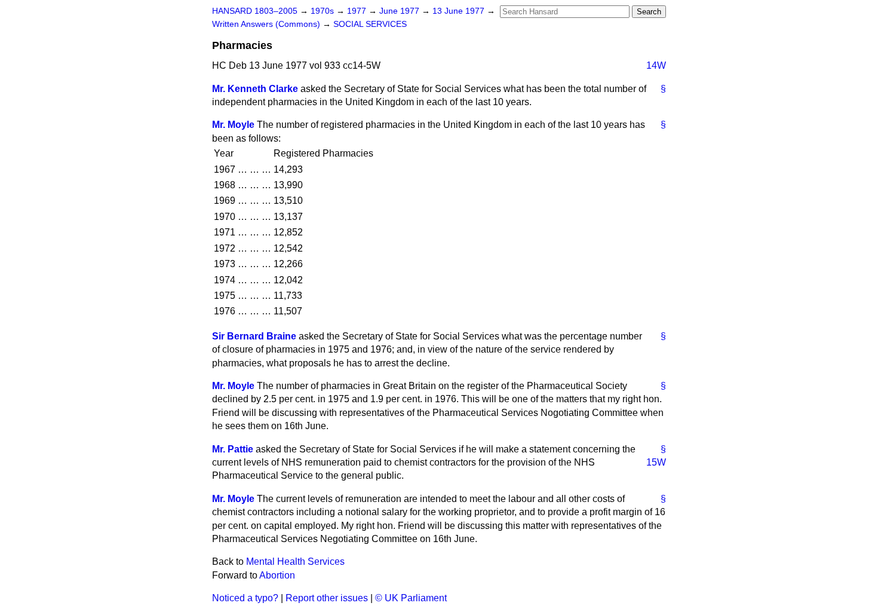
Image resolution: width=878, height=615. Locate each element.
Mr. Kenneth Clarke (255, 89)
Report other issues (326, 598)
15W (656, 462)
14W (656, 65)
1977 (358, 11)
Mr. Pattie (232, 449)
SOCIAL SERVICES (370, 24)
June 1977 (400, 11)
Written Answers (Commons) (267, 24)
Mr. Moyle (233, 125)
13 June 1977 (459, 11)
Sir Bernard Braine (254, 336)
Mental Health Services (295, 561)
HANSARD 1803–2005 (254, 11)
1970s (323, 11)
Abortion (277, 575)
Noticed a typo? (245, 598)
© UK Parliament (411, 598)
